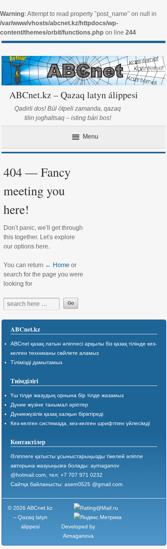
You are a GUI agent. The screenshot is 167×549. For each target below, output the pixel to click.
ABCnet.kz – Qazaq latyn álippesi (73, 95)
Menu (90, 136)
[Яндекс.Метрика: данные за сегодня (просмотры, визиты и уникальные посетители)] (98, 517)
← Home (57, 265)
